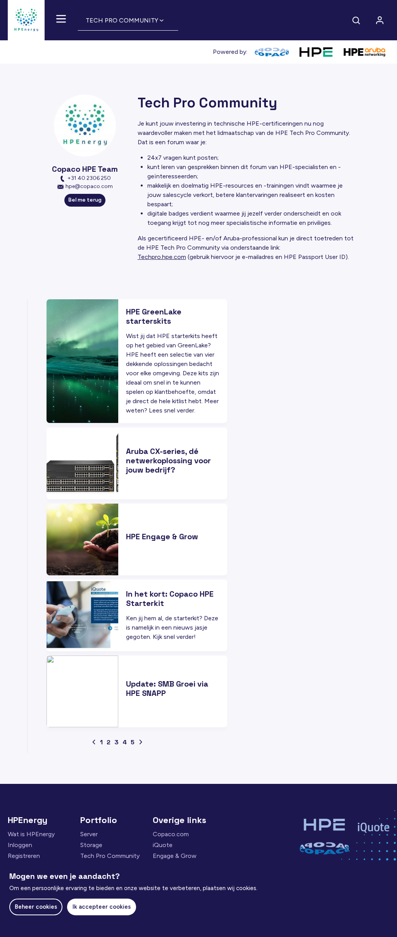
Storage (91, 845)
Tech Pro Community (110, 855)
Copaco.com (171, 834)
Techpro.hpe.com (162, 257)
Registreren (24, 855)
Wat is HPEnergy (31, 834)
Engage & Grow (175, 855)
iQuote (163, 845)
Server (89, 834)
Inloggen (20, 845)
